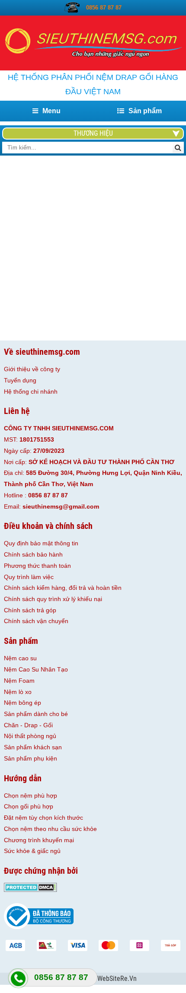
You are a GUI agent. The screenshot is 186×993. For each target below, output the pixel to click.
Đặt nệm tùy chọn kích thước (43, 817)
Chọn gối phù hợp (28, 806)
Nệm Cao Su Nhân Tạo (36, 669)
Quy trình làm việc (29, 576)
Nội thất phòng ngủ (30, 735)
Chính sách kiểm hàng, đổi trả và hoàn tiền (63, 587)
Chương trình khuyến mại (39, 840)
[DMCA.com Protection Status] (30, 889)
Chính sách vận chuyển (36, 620)
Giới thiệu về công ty (32, 369)
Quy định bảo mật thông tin (41, 543)
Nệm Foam (19, 680)
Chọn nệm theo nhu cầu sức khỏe (50, 828)
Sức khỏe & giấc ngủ (32, 850)
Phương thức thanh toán (37, 565)
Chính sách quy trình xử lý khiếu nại (53, 598)
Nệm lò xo (18, 691)
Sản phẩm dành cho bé (36, 713)
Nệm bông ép (22, 702)
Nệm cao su (20, 658)
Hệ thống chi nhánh (31, 391)
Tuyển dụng (20, 380)
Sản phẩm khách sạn (33, 747)
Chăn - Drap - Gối (28, 725)
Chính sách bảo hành (33, 554)
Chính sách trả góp (30, 610)
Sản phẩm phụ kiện (30, 758)
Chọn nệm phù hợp (30, 795)
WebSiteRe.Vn (117, 979)
